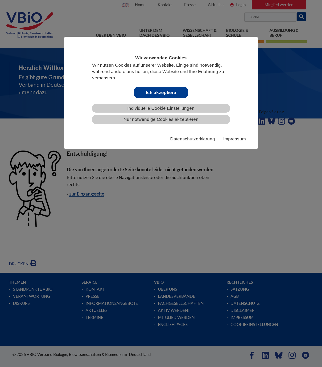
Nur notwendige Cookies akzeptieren (161, 119)
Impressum (234, 138)
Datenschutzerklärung (192, 138)
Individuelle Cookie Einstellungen (160, 108)
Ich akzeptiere (161, 92)
